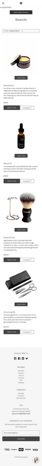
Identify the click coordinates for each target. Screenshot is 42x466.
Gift (21, 380)
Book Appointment (21, 12)
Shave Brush (9, 237)
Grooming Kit (9, 312)
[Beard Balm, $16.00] (21, 56)
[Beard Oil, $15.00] (21, 134)
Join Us (21, 375)
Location (21, 373)
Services (21, 371)
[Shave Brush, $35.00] (21, 207)
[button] (21, 12)
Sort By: (6, 31)
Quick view (21, 78)
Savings (21, 393)
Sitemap (21, 383)
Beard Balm (9, 85)
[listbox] (16, 31)
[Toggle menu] (3, 3)
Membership (21, 398)
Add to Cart (11, 108)
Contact (21, 378)
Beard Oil (8, 163)
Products (21, 396)
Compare (26, 108)
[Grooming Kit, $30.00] (21, 284)
